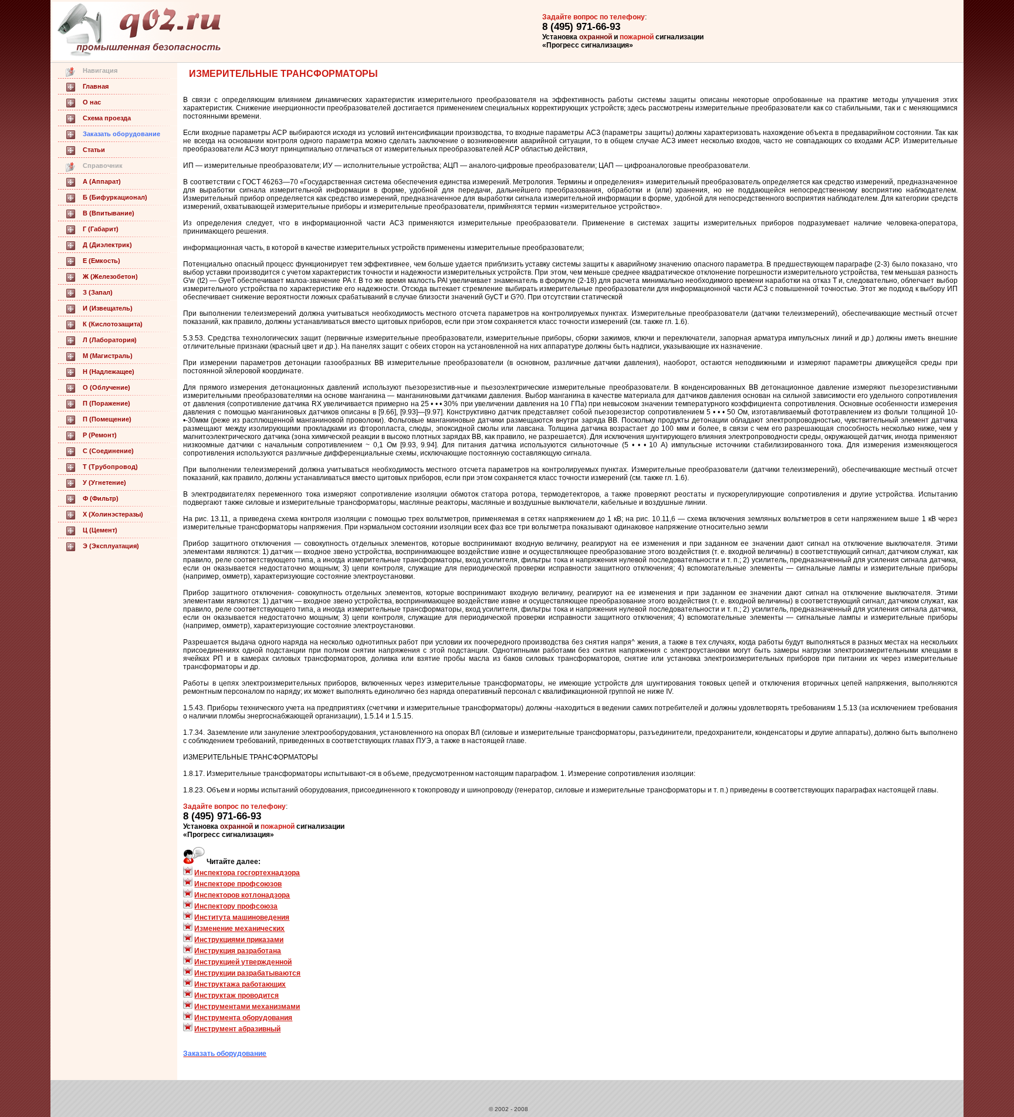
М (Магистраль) (108, 355)
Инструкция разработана (237, 951)
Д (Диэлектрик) (107, 244)
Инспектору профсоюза (236, 906)
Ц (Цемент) (100, 530)
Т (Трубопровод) (110, 466)
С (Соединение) (108, 450)
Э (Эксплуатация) (111, 545)
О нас (92, 102)
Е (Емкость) (101, 260)
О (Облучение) (106, 387)
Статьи (94, 149)
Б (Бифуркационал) (115, 197)
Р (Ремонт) (100, 434)
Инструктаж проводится (236, 995)
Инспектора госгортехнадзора (247, 873)
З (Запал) (98, 292)
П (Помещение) (107, 419)
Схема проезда (107, 118)
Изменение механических (239, 928)
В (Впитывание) (108, 213)
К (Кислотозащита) (113, 324)
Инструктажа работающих (240, 984)
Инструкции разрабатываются (247, 973)
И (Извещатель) (108, 308)
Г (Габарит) (101, 228)
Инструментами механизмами (247, 1007)
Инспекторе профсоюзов (238, 884)
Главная (96, 86)
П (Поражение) (106, 403)
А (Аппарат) (102, 181)
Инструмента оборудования (243, 1018)
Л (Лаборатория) (110, 339)
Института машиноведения (241, 917)
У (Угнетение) (104, 482)
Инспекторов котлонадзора (242, 895)
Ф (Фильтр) (101, 498)
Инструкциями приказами (238, 940)
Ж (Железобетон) (110, 276)
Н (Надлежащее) (108, 371)
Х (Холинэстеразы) (113, 514)
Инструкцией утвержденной (243, 962)
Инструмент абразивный (237, 1029)
